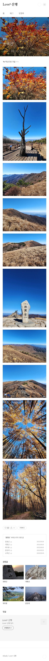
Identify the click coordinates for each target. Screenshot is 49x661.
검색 (39, 4)
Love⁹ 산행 (10, 4)
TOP (44, 657)
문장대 (7, 550)
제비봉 (7, 547)
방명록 (21, 13)
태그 (11, 13)
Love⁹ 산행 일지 (7, 623)
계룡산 (7, 544)
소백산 (7, 553)
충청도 (8, 537)
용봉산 (7, 541)
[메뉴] (44, 4)
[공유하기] (11, 528)
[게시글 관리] (14, 528)
